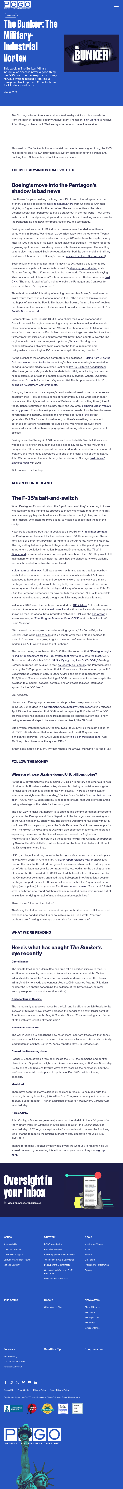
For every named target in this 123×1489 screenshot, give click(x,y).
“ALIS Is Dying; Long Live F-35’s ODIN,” (75, 660)
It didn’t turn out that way (26, 570)
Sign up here (91, 119)
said (76, 341)
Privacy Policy (52, 1397)
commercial (89, 251)
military (106, 251)
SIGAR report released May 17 (75, 859)
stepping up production (83, 268)
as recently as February (72, 664)
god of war (98, 613)
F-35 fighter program (94, 531)
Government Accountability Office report (68, 706)
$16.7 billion (80, 605)
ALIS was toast (69, 669)
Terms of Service (68, 1397)
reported (25, 311)
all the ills (87, 414)
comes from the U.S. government (85, 256)
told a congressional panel (85, 736)
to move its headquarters (58, 203)
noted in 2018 (78, 886)
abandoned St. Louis (24, 380)
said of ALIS (43, 634)
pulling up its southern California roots (34, 384)
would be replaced (58, 609)
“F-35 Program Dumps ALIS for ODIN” (56, 618)
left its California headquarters (87, 366)
